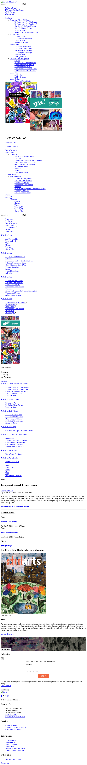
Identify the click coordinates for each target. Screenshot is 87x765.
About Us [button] (8, 197)
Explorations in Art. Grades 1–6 (16, 389)
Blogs (7, 195)
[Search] (24, 215)
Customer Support (11, 725)
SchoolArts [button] (9, 152)
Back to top (5, 763)
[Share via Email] (9, 546)
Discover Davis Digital (22, 81)
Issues (16, 170)
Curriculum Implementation (24, 65)
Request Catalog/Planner (15, 10)
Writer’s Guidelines (12, 267)
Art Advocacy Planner (22, 193)
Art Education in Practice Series (25, 69)
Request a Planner (11, 146)
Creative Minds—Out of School (16, 391)
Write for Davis (10, 241)
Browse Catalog (11, 142)
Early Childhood (7, 491)
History (17, 203)
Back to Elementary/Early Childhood (15, 383)
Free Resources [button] (10, 174)
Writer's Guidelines (21, 166)
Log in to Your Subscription (24, 156)
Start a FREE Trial (12, 462)
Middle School (15, 34)
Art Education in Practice (14, 446)
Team (16, 205)
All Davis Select (20, 77)
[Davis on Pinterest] (8, 696)
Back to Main (7, 235)
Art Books (18, 75)
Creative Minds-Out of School (25, 26)
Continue (5, 690)
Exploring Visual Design (23, 38)
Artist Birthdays (11, 744)
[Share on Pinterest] (5, 546)
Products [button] (8, 18)
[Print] (11, 546)
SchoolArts (14, 154)
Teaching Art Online (21, 191)
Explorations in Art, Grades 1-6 (25, 24)
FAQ (7, 731)
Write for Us (18, 207)
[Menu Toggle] (17, 2)
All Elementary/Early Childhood (26, 32)
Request (4, 381)
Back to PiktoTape (9, 427)
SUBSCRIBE (6, 649)
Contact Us (11, 14)
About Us (13, 199)
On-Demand (9, 438)
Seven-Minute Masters (9, 532)
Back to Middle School (10, 399)
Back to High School (10, 411)
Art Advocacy (10, 746)
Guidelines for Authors (13, 729)
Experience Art (19, 36)
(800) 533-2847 (11, 715)
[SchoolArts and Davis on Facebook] (1, 696)
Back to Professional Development (14, 434)
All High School (20, 57)
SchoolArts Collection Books (24, 162)
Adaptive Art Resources (23, 181)
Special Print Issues (21, 172)
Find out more (6, 686)
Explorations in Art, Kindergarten (26, 22)
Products (8, 221)
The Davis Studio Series (23, 48)
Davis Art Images (11, 150)
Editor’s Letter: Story (9, 521)
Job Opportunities (11, 239)
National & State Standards (15, 748)
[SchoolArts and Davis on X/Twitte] (3, 696)
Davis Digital (12, 8)
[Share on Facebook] (2, 546)
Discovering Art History (23, 50)
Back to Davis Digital (10, 458)
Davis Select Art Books (13, 454)
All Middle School (21, 42)
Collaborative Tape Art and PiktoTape (19, 431)
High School (14, 44)
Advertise (17, 168)
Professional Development (19, 59)
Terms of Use (10, 742)
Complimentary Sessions (23, 67)
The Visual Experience (22, 46)
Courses (17, 61)
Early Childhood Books (22, 28)
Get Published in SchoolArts (24, 164)
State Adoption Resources (14, 750)
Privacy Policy (10, 740)
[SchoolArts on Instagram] (6, 696)
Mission (17, 201)
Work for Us (18, 209)
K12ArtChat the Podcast (14, 281)
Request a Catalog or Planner (15, 727)
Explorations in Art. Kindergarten (17, 387)
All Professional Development (25, 71)
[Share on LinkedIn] (7, 546)
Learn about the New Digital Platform (28, 160)
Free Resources (15, 177)
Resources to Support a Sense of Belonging (30, 189)
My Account (11, 12)
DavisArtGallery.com (13, 759)
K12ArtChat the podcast (23, 179)
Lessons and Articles (21, 183)
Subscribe (18, 158)
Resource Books (20, 30)
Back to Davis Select (9, 450)
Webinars (17, 187)
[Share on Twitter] (4, 546)
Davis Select (14, 73)
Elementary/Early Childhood (20, 20)
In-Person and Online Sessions (25, 63)
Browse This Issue (7, 634)
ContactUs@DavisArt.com (15, 717)
